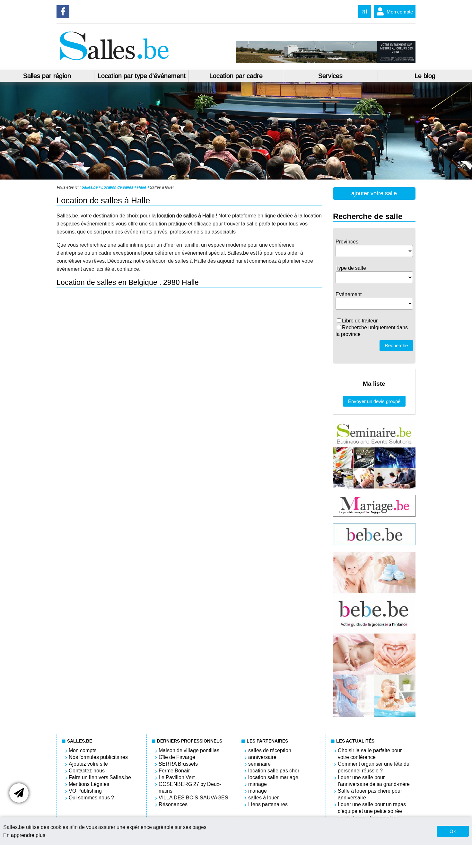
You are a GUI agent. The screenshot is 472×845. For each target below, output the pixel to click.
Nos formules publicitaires (98, 757)
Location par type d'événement (142, 76)
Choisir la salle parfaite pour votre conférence (370, 754)
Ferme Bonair (174, 770)
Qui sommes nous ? (91, 797)
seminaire (259, 764)
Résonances (173, 804)
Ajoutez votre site (88, 764)
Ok (453, 831)
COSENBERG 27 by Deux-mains (190, 787)
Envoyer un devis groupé (374, 401)
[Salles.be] (114, 61)
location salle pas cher (273, 770)
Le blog (425, 76)
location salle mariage (273, 777)
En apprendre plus (24, 835)
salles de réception (269, 750)
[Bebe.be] (374, 543)
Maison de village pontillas (189, 750)
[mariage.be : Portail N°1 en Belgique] (374, 515)
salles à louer (263, 797)
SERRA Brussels (178, 764)
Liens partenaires (268, 804)
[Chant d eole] (325, 61)
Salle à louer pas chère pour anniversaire (370, 794)
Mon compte (400, 11)
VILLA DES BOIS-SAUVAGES (193, 797)
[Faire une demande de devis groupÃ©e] (19, 793)
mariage (257, 784)
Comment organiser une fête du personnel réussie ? (373, 767)
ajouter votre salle (374, 193)
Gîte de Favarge (177, 757)
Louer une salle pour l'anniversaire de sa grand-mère (374, 781)
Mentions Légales (89, 784)
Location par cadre (236, 76)
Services (330, 76)
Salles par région (47, 76)
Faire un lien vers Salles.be (100, 777)
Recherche (396, 345)
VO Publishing (85, 791)
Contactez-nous (87, 770)
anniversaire (262, 757)
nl (364, 11)
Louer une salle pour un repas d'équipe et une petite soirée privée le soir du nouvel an (372, 811)
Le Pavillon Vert (177, 777)
